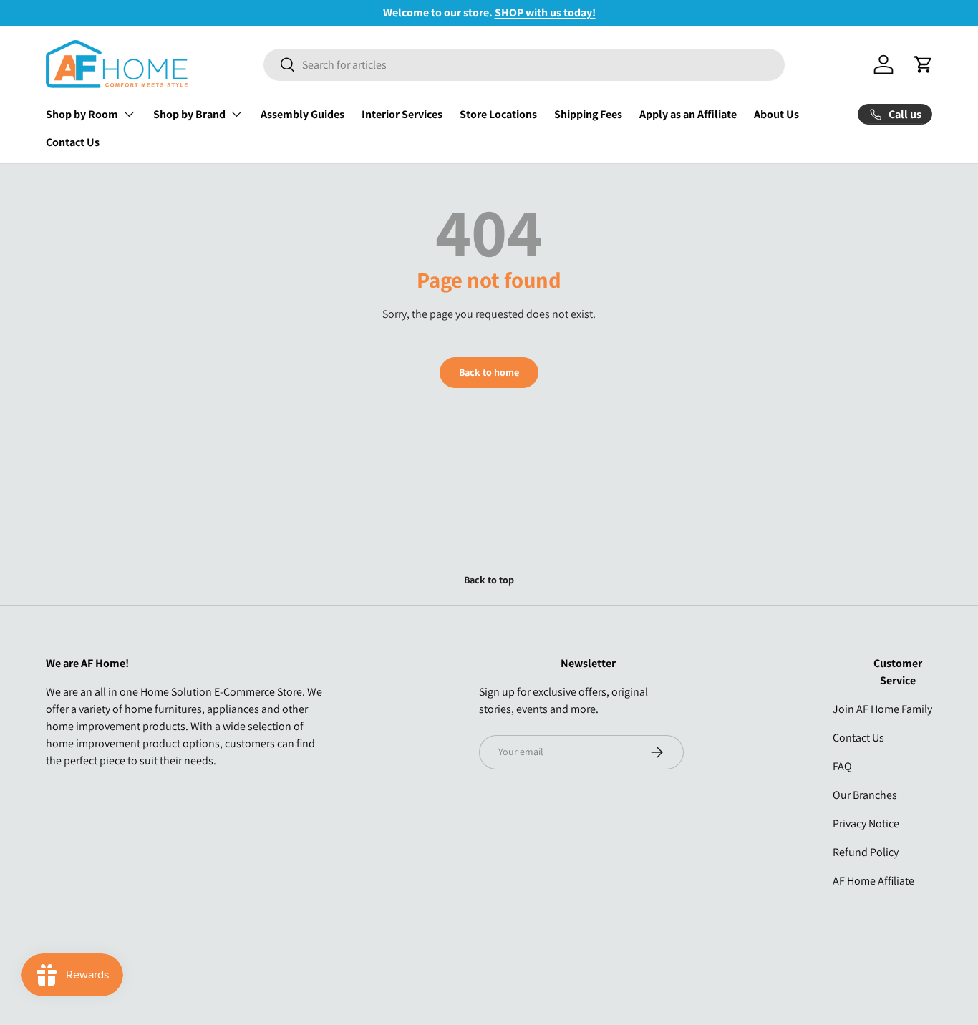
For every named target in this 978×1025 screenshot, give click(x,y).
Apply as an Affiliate (688, 114)
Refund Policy (866, 852)
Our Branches (865, 794)
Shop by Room (82, 114)
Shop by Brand (189, 114)
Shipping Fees (588, 114)
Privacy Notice (866, 823)
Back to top (489, 579)
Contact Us (73, 142)
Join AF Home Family (882, 708)
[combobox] (524, 65)
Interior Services (402, 114)
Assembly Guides (302, 114)
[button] (923, 64)
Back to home (489, 372)
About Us (776, 114)
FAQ (842, 766)
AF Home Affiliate (873, 880)
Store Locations (498, 114)
